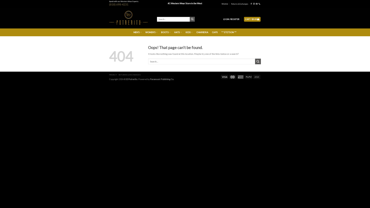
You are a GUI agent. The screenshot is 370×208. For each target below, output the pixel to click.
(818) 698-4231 (118, 4)
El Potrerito (131, 79)
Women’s (150, 32)
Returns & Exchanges (239, 4)
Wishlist (225, 4)
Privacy (113, 75)
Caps (215, 32)
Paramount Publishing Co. (162, 79)
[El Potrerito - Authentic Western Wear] (131, 18)
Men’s (137, 32)
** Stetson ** (228, 32)
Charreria (202, 32)
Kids (188, 32)
